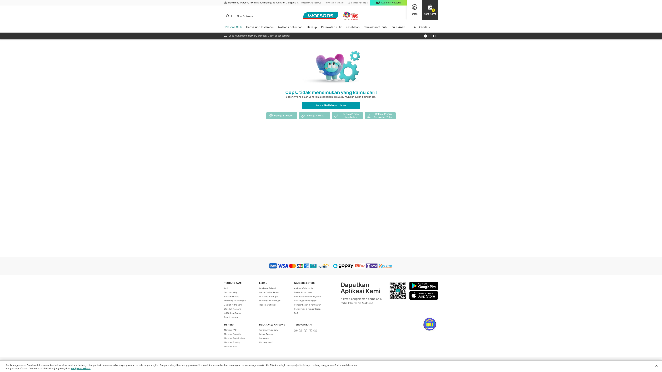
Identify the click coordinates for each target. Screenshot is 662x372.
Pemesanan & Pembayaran (307, 296)
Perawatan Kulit (331, 27)
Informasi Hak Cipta (268, 296)
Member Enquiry (232, 342)
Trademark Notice (268, 305)
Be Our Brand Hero (303, 292)
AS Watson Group (232, 313)
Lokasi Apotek (266, 334)
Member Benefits (232, 334)
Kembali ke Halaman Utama (331, 105)
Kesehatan (353, 27)
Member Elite (230, 346)
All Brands (420, 27)
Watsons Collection (290, 27)
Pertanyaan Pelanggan (305, 300)
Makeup (312, 27)
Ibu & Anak (398, 27)
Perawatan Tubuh (375, 27)
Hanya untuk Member (260, 27)
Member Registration (234, 338)
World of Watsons (232, 309)
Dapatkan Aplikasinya (311, 3)
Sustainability (230, 292)
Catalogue (264, 338)
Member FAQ (230, 330)
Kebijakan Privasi (267, 288)
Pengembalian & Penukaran (307, 305)
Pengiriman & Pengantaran (307, 309)
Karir (226, 288)
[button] (430, 10)
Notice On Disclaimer (269, 292)
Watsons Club (233, 27)
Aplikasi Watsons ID (303, 288)
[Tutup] (656, 365)
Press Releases (231, 296)
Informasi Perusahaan (235, 300)
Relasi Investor (231, 317)
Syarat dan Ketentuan (269, 300)
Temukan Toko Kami (334, 3)
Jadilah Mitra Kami (233, 305)
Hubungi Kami (266, 342)
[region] (331, 366)
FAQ (296, 313)
